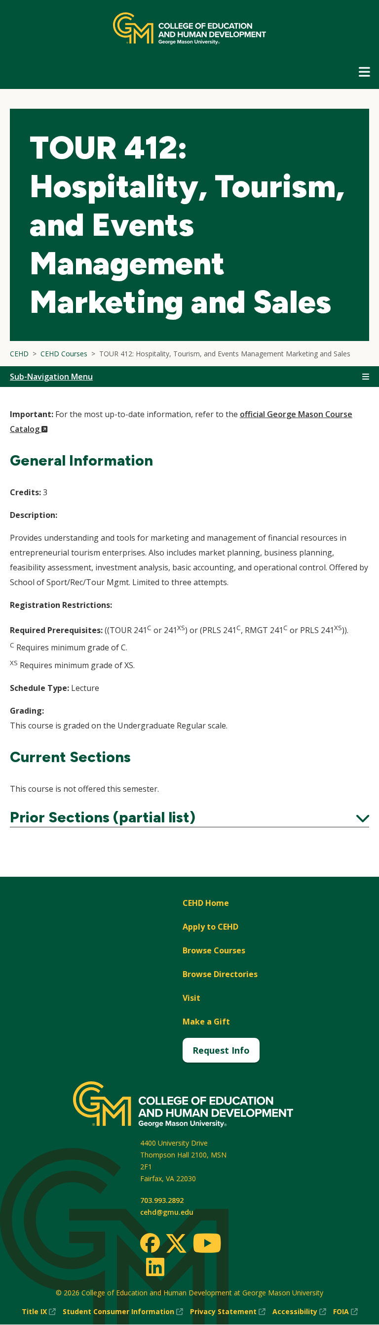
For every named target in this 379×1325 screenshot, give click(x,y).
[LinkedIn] (154, 1266)
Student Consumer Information (123, 1312)
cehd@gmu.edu (166, 1212)
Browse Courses (214, 950)
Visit (191, 997)
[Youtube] (207, 1244)
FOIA (345, 1312)
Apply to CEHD (210, 926)
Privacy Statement (227, 1312)
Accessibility (299, 1312)
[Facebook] (150, 1243)
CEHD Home (206, 903)
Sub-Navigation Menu (51, 376)
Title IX (39, 1312)
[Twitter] (176, 1244)
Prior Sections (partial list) (189, 817)
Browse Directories (220, 974)
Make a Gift (206, 1021)
